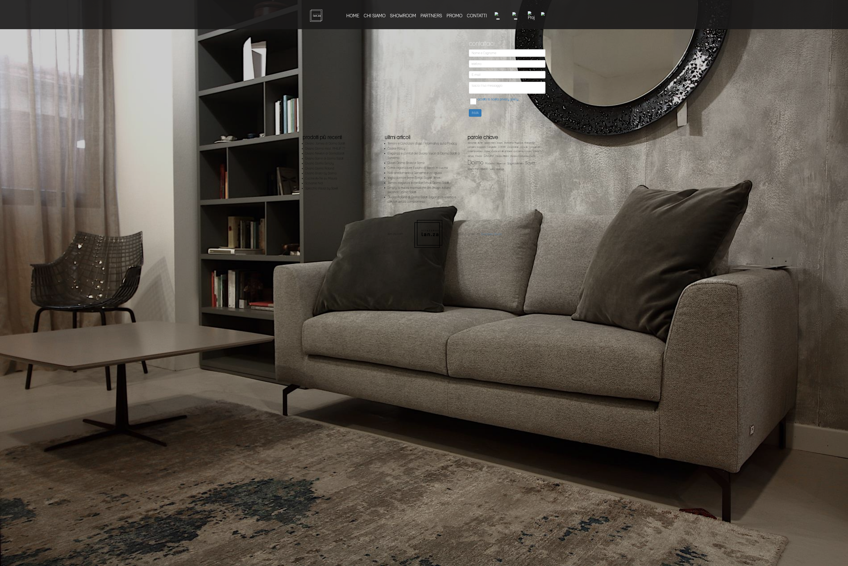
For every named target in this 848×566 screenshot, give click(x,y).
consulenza (534, 147)
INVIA (475, 113)
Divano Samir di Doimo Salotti (324, 158)
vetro (492, 169)
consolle (524, 147)
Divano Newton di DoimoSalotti (324, 153)
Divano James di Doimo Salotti (325, 143)
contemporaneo (475, 151)
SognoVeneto (515, 163)
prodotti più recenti (322, 137)
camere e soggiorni (476, 147)
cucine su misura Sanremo (528, 151)
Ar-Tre (480, 142)
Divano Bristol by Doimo (321, 173)
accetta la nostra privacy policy (498, 99)
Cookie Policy (396, 148)
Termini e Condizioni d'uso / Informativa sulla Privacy (422, 143)
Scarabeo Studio (491, 234)
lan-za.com (395, 234)
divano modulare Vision (523, 156)
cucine (487, 151)
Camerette (491, 147)
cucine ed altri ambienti (502, 151)
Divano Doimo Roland (319, 168)
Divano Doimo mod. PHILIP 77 (325, 148)
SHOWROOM (403, 15)
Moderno (490, 163)
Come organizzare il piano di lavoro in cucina (418, 168)
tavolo (484, 169)
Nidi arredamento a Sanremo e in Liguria (415, 173)
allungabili (472, 142)
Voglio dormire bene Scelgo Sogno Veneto (414, 177)
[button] (498, 15)
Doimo (475, 162)
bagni (499, 142)
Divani (478, 156)
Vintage (500, 169)
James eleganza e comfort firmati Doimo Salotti (418, 183)
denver (471, 156)
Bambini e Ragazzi (513, 142)
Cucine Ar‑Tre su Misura (321, 178)
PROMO (454, 15)
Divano (489, 156)
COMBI (502, 147)
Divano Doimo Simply (319, 163)
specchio (473, 169)
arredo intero (490, 142)
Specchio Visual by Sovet (321, 188)
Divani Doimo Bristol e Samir (406, 163)
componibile (513, 147)
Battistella (529, 142)
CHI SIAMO (375, 15)
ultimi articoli (397, 137)
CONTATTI (477, 15)
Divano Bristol (502, 156)
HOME (352, 15)
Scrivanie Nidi (314, 183)
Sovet (530, 162)
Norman (501, 163)
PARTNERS (431, 15)
